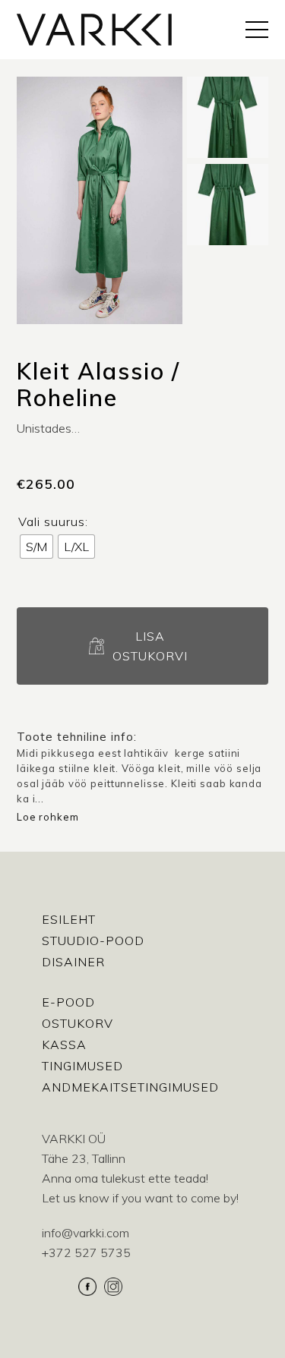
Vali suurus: (53, 521)
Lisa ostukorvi (150, 646)
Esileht (69, 919)
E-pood (68, 1002)
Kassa (64, 1044)
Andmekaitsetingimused (130, 1087)
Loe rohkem (48, 817)
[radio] (36, 546)
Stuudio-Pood (93, 940)
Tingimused (82, 1065)
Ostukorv (77, 1023)
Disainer (73, 961)
